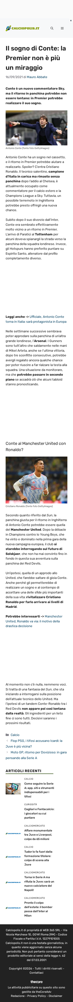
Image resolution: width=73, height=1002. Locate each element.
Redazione (18, 996)
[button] (52, 28)
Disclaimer (55, 996)
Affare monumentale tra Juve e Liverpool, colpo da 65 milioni (38, 835)
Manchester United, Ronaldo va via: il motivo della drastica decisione (34, 621)
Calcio (15, 735)
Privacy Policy (36, 996)
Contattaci (36, 972)
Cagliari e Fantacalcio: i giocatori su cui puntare (39, 813)
